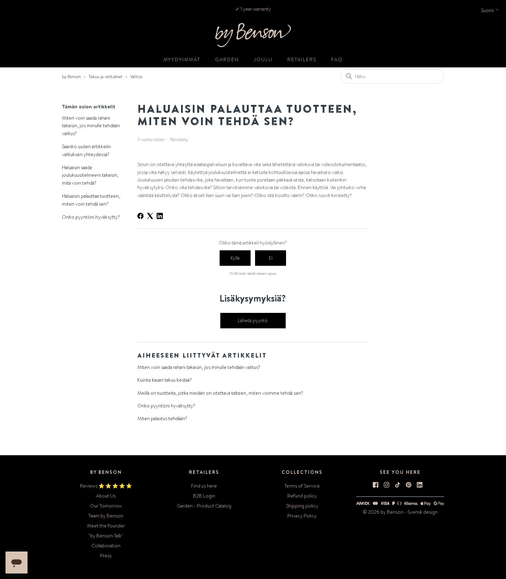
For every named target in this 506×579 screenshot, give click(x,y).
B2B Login (204, 495)
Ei (271, 257)
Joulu (263, 59)
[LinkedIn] (160, 216)
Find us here (204, 485)
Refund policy (302, 495)
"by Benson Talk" (105, 535)
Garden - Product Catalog (204, 505)
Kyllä (235, 257)
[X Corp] (150, 216)
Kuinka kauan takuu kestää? (164, 379)
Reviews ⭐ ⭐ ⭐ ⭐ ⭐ (106, 485)
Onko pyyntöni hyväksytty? (91, 217)
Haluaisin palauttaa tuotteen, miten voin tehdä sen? (91, 200)
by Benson (71, 76)
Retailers (301, 59)
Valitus (136, 76)
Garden (227, 59)
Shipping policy (302, 505)
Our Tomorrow (106, 505)
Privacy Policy (302, 515)
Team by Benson (105, 515)
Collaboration (106, 545)
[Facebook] (140, 216)
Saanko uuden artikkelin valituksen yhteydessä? (86, 150)
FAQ (337, 59)
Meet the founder (106, 525)
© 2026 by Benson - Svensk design (400, 512)
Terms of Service (302, 485)
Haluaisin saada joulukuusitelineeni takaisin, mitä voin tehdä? (90, 175)
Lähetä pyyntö (253, 320)
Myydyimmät (182, 59)
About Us (106, 495)
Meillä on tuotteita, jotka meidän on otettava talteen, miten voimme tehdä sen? (220, 393)
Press (106, 555)
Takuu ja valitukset (105, 76)
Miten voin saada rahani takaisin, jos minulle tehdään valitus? (91, 125)
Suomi (488, 10)
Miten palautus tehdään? (162, 418)
